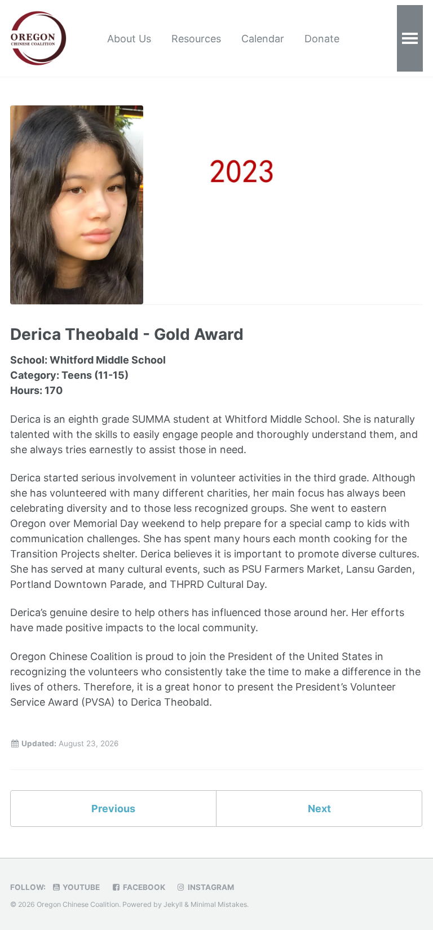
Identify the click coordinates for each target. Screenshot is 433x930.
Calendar (262, 39)
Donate (321, 39)
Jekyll (173, 904)
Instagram (210, 887)
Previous (113, 808)
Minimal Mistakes (219, 904)
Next (319, 808)
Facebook (143, 887)
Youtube (80, 887)
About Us (129, 39)
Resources (196, 39)
